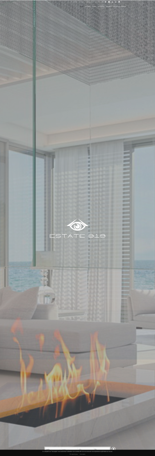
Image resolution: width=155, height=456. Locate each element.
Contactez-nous (89, 2)
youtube (109, 2)
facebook (102, 2)
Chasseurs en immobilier (119, 6)
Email (119, 2)
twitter (105, 2)
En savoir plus (74, 454)
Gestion (94, 6)
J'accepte (82, 454)
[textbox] (84, 449)
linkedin (115, 2)
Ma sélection (74, 2)
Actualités (97, 2)
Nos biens (87, 6)
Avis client (81, 2)
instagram (112, 2)
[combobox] (86, 449)
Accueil (82, 6)
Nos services (101, 6)
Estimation (108, 6)
